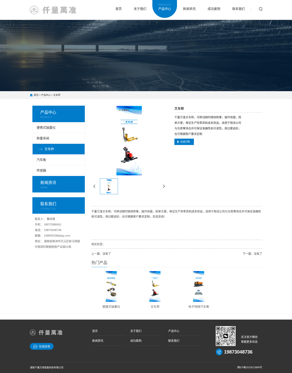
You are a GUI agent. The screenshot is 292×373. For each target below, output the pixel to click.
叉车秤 (56, 95)
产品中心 (165, 7)
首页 (118, 9)
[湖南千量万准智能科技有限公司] (53, 10)
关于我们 (140, 9)
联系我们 (238, 9)
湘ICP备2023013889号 (249, 367)
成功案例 (214, 9)
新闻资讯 (189, 9)
